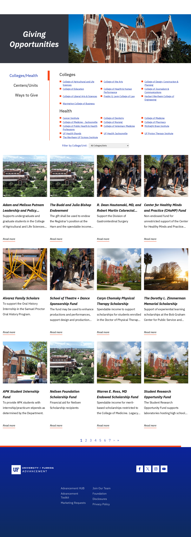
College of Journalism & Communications (157, 91)
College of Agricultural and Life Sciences (78, 83)
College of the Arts (113, 81)
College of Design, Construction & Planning (161, 83)
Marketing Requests (73, 503)
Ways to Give (26, 95)
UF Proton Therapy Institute (159, 133)
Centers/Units (26, 85)
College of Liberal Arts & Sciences (80, 96)
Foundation (100, 493)
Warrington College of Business (79, 103)
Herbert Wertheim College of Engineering (159, 98)
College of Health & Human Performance (118, 91)
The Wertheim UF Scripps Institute (80, 137)
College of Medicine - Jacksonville (80, 122)
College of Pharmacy (155, 122)
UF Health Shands (72, 133)
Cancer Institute (71, 118)
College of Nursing (113, 122)
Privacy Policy (101, 504)
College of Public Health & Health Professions (80, 128)
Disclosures (100, 499)
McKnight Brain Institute (157, 126)
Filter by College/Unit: (74, 145)
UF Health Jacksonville (116, 133)
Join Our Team (102, 488)
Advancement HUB (72, 488)
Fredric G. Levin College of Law (119, 96)
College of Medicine (155, 118)
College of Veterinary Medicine (119, 126)
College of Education (73, 89)
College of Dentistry (114, 118)
